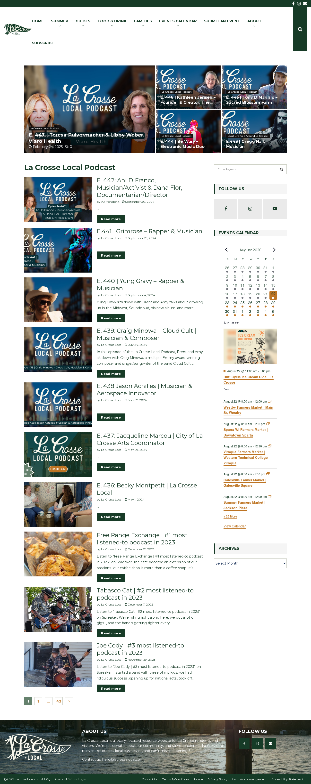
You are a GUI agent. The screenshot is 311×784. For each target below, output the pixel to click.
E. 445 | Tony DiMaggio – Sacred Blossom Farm (251, 100)
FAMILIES (143, 21)
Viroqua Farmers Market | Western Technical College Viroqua (246, 457)
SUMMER (59, 21)
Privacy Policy (217, 779)
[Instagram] (257, 743)
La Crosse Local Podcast (45, 128)
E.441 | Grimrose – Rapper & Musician (149, 231)
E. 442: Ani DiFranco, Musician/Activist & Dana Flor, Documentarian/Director (139, 187)
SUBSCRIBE (43, 42)
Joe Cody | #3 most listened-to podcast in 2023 (140, 649)
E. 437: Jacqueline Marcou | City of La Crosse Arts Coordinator (150, 439)
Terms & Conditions (175, 779)
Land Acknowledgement (249, 779)
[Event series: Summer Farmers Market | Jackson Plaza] (269, 496)
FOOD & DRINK (112, 21)
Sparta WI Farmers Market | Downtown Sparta (246, 432)
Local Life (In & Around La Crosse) (247, 135)
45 (58, 701)
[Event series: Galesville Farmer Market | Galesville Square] (268, 474)
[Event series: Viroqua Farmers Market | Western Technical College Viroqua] (269, 446)
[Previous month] (226, 250)
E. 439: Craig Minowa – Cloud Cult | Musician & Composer (146, 334)
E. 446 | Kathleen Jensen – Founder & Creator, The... (188, 100)
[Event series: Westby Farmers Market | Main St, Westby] (269, 401)
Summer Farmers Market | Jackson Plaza (244, 505)
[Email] (270, 743)
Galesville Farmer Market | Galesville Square (245, 482)
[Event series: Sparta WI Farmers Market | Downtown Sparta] (268, 423)
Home (198, 779)
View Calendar (235, 526)
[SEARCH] (281, 169)
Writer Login (77, 779)
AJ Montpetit (110, 201)
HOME (38, 21)
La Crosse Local (111, 238)
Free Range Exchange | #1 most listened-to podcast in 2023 (142, 539)
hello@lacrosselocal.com (123, 759)
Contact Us (149, 779)
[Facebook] (244, 743)
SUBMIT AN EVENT (222, 21)
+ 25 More (230, 516)
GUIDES (83, 21)
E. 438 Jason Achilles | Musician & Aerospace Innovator (144, 389)
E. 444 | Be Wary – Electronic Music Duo (182, 144)
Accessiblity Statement (287, 779)
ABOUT (254, 21)
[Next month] (274, 250)
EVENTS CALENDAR (178, 21)
